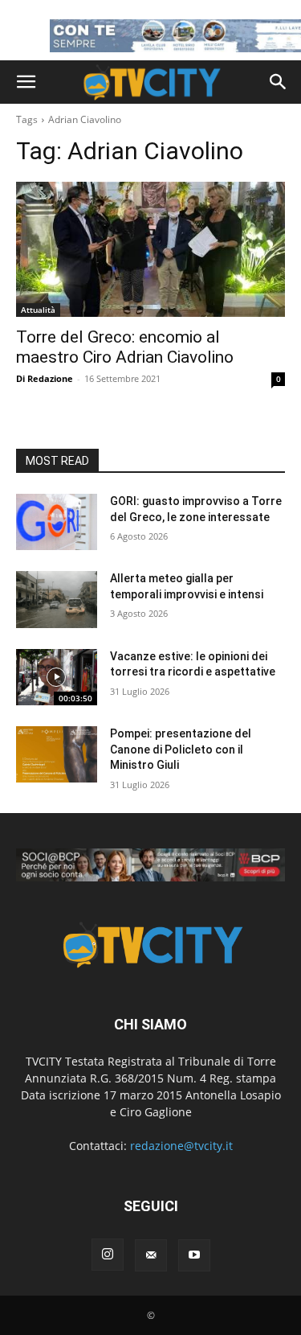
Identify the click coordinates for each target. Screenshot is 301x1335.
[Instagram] (108, 1254)
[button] (25, 82)
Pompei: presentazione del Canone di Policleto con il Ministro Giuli (180, 749)
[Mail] (151, 1255)
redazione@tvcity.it (181, 1145)
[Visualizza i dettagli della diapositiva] (150, 864)
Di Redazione (44, 378)
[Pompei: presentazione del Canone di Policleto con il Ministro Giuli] (56, 754)
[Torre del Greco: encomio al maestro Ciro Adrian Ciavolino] (150, 249)
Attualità (38, 309)
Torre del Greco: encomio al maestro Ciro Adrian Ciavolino (125, 347)
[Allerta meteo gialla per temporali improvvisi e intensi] (56, 599)
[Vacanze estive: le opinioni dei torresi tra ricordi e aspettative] (56, 677)
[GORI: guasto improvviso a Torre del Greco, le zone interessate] (56, 522)
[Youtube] (194, 1255)
